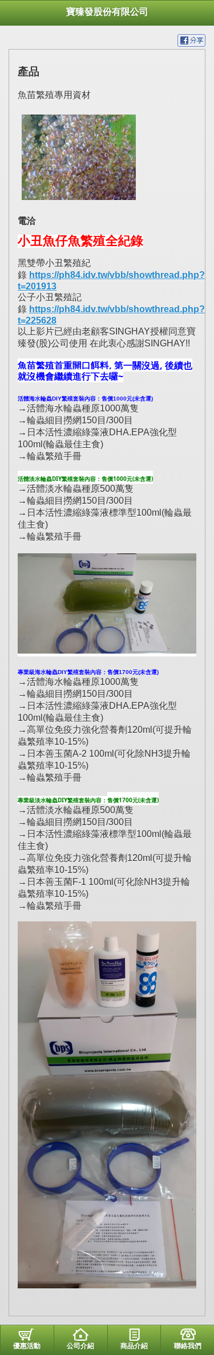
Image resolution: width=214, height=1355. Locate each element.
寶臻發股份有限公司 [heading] (107, 12)
